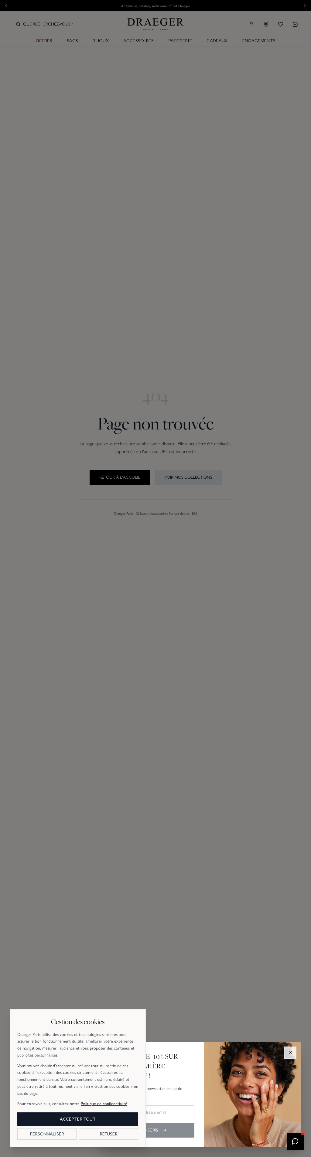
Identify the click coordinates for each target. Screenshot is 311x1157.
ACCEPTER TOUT (78, 1118)
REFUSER (109, 1133)
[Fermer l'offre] (290, 1053)
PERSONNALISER (47, 1133)
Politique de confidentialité (104, 1103)
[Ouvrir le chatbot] (295, 1141)
